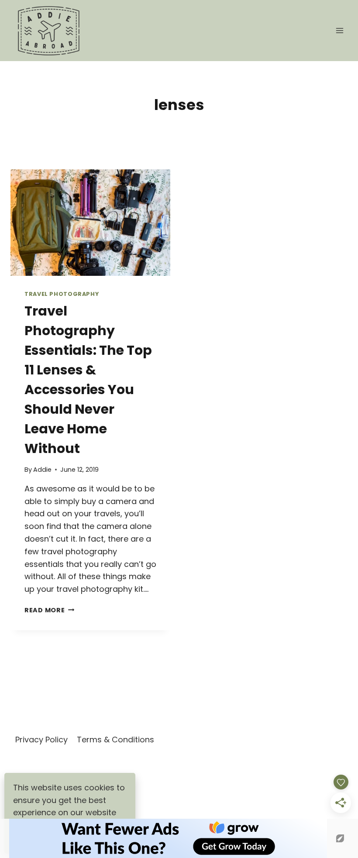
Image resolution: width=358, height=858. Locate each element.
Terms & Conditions (115, 739)
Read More (49, 610)
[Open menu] (339, 30)
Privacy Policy (41, 739)
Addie (42, 469)
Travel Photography (61, 294)
